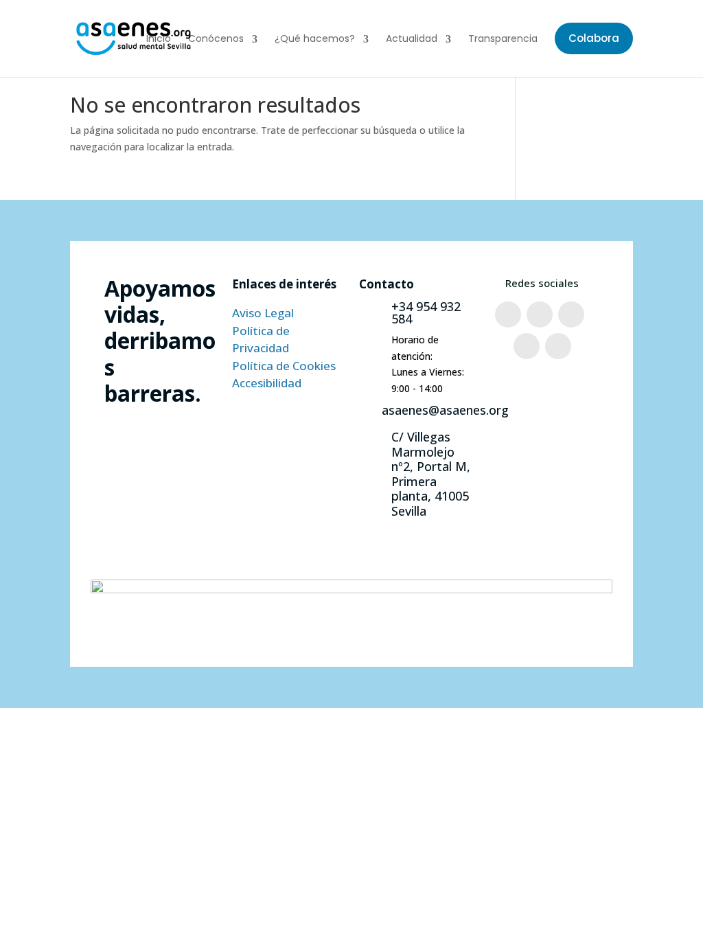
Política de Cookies (284, 366)
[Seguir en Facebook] (508, 314)
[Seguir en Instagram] (540, 314)
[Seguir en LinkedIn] (558, 346)
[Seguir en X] (571, 314)
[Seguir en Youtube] (527, 346)
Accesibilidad (266, 383)
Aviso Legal (263, 313)
